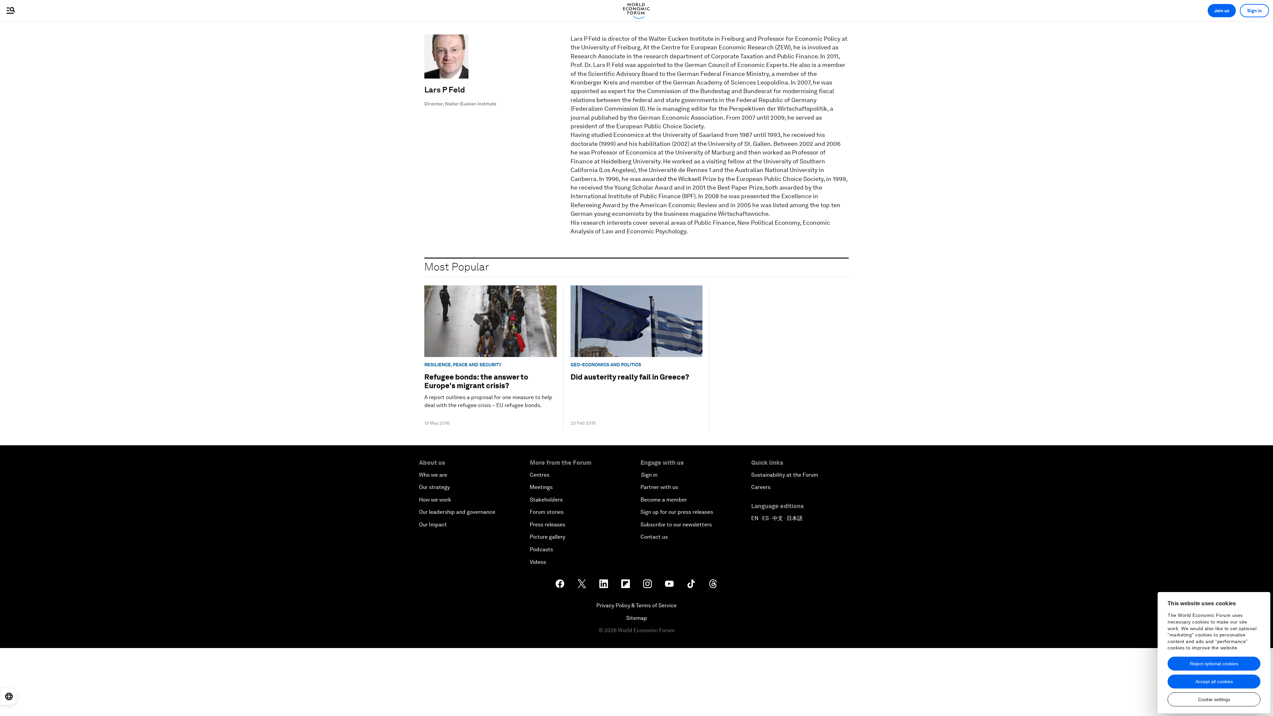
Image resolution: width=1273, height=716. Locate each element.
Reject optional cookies (1214, 663)
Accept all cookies (1214, 681)
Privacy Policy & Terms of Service (636, 605)
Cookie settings (1214, 699)
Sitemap (636, 618)
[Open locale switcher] (9, 696)
